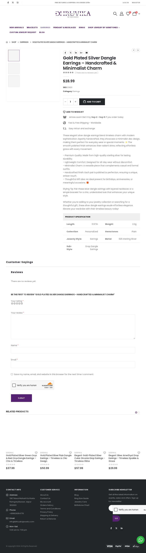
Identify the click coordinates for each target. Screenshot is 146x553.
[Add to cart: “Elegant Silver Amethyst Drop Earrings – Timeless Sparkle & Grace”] (135, 422)
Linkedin (121, 528)
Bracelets (32, 27)
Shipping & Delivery (49, 515)
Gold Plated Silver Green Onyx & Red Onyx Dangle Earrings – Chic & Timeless (21, 458)
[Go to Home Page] (7, 42)
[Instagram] (18, 3)
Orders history (46, 505)
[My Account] (121, 14)
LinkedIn (76, 52)
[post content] (21, 433)
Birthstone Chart (81, 505)
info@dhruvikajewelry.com (22, 521)
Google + (81, 52)
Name (15, 345)
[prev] (134, 50)
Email (86, 52)
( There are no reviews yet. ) (86, 72)
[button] (115, 14)
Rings (82, 27)
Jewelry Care (80, 501)
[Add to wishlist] (36, 453)
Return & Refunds (48, 518)
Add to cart (94, 101)
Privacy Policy (46, 512)
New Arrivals (17, 27)
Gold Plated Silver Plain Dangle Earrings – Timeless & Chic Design (55, 458)
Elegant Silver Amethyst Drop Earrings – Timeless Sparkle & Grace (124, 458)
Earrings (45, 27)
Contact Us (45, 498)
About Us (44, 495)
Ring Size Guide (81, 498)
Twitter (70, 52)
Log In (126, 2)
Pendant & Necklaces (64, 27)
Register (136, 2)
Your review (17, 312)
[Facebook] (8, 3)
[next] (138, 50)
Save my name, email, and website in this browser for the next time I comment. (54, 374)
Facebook (65, 52)
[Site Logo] (73, 14)
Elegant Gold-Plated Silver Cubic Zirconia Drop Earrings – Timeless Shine (89, 458)
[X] (13, 3)
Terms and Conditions (50, 508)
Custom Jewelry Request (23, 32)
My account (45, 501)
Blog (42, 32)
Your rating (17, 301)
